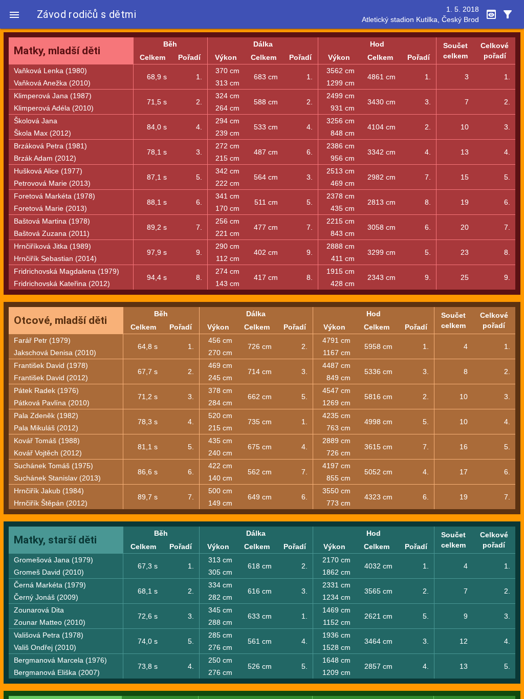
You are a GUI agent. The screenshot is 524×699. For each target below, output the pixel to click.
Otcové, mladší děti (60, 320)
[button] (14, 14)
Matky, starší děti (55, 540)
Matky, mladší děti (57, 51)
